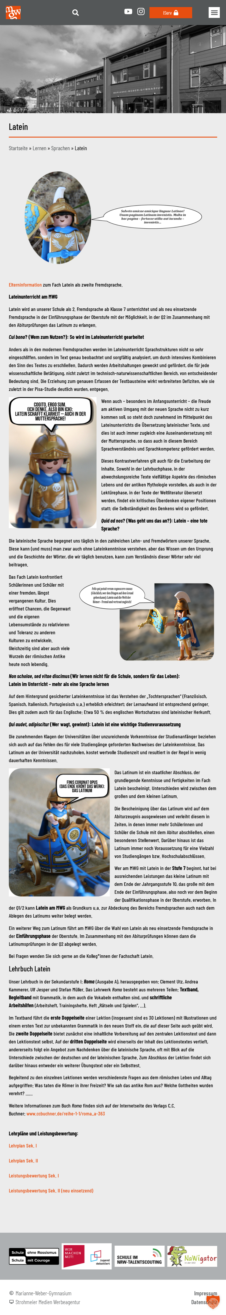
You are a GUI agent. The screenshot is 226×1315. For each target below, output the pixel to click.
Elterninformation (25, 284)
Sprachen (60, 147)
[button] (75, 12)
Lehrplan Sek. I (23, 1145)
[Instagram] (141, 11)
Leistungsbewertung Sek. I (34, 1175)
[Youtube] (128, 11)
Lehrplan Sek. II (23, 1160)
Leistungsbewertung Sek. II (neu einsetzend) (51, 1190)
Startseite (18, 147)
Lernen (39, 147)
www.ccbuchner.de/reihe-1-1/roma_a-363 (65, 1113)
